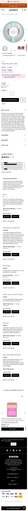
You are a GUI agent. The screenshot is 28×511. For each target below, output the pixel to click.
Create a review (6, 172)
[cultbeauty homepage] (13, 10)
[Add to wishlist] (23, 100)
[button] (24, 508)
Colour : (4, 83)
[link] (23, 10)
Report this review (8, 221)
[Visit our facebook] (7, 450)
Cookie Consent (13, 467)
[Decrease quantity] (4, 93)
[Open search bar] (4, 10)
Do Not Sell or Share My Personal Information (13, 470)
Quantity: (4, 90)
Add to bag (12, 429)
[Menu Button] (1, 10)
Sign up (13, 444)
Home (3, 14)
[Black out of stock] (3, 86)
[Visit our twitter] (10, 450)
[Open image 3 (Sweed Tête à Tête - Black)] (21, 48)
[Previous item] (2, 413)
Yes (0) (7, 216)
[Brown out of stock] (7, 86)
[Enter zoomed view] (24, 40)
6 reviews (9, 67)
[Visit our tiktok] (16, 450)
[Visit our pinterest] (19, 450)
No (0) (16, 216)
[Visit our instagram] (13, 450)
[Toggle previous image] (1, 29)
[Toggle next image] (26, 29)
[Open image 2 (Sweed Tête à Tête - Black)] (13, 48)
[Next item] (25, 413)
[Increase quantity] (12, 93)
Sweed (3, 61)
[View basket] (25, 10)
